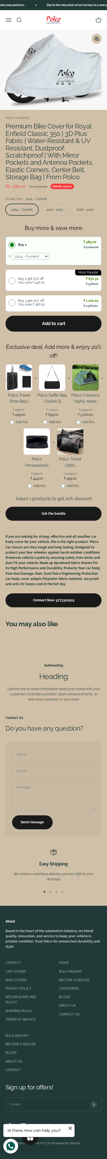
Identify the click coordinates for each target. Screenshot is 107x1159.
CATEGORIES (69, 988)
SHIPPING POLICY (19, 1011)
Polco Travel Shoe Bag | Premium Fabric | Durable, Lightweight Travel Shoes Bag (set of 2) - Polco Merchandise (19, 399)
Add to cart (53, 323)
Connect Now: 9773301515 (53, 600)
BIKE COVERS (15, 980)
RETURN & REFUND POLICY (20, 999)
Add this (22, 422)
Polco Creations (17, 118)
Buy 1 (22, 245)
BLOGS (64, 997)
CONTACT (13, 963)
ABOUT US (67, 1005)
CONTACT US (69, 1014)
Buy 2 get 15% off (31, 280)
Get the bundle (54, 514)
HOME (64, 963)
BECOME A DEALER (74, 980)
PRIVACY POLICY (18, 988)
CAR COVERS (15, 971)
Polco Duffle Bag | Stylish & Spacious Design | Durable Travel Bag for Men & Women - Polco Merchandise (52, 399)
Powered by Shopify (66, 1143)
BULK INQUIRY (70, 971)
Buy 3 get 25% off (31, 302)
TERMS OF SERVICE (20, 1019)
